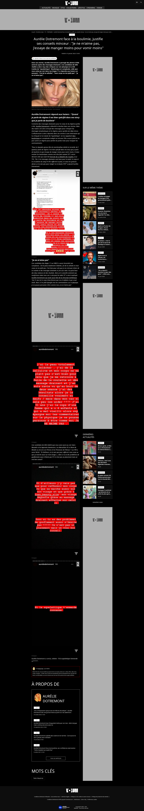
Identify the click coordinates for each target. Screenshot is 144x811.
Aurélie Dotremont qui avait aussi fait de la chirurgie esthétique (54, 278)
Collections (71, 8)
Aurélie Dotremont (42, 126)
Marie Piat (40, 668)
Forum (99, 8)
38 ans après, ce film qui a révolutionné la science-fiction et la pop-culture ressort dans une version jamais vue (104, 450)
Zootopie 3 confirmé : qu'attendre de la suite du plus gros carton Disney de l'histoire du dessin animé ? (104, 494)
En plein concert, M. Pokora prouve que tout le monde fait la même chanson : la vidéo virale (104, 479)
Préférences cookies (92, 799)
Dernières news (40, 32)
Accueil (33, 32)
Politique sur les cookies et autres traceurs (81, 796)
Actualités (46, 8)
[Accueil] (72, 3)
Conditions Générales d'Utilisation (42, 796)
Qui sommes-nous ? (55, 796)
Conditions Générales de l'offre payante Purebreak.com (60, 799)
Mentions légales (66, 796)
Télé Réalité (49, 32)
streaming (91, 8)
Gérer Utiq (83, 799)
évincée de (62, 157)
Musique (55, 8)
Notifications (77, 799)
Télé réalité (38, 778)
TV (45, 32)
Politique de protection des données (100, 796)
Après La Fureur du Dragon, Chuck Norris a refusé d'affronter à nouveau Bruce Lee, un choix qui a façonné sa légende (104, 231)
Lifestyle (81, 8)
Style (63, 8)
